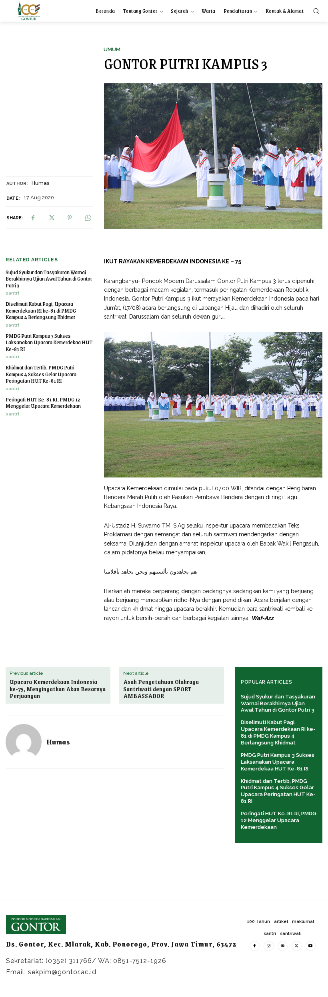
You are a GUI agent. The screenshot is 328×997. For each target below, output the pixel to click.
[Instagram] (269, 946)
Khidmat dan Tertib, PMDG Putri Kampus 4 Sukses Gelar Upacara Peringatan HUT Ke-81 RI (41, 374)
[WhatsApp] (88, 218)
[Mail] (283, 946)
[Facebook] (33, 218)
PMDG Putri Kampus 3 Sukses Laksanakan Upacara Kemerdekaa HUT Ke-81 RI (49, 342)
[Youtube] (311, 946)
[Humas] (24, 742)
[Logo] (29, 10)
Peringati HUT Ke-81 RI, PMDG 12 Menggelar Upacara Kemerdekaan (43, 403)
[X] (51, 218)
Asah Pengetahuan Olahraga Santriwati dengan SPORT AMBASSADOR (161, 689)
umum (112, 49)
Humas (40, 183)
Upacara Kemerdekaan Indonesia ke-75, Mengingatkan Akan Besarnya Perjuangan (58, 689)
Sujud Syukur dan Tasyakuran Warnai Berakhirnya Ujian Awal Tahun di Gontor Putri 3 (49, 278)
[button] (316, 10)
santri (12, 293)
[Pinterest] (70, 218)
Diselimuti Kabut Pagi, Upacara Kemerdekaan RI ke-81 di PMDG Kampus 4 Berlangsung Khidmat (41, 310)
